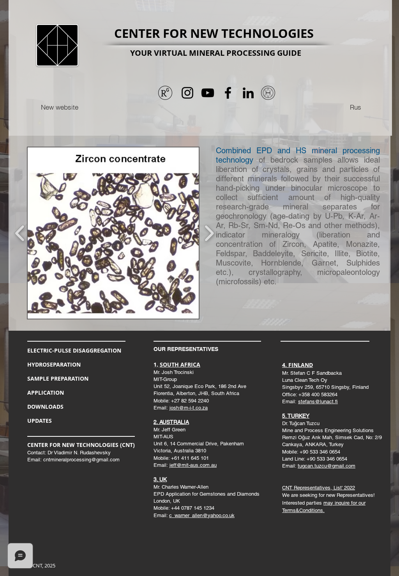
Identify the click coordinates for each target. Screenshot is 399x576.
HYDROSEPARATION (54, 364)
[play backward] (20, 233)
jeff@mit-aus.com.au (193, 465)
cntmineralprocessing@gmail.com (81, 460)
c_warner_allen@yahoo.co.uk (202, 515)
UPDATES (39, 420)
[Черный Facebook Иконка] (228, 93)
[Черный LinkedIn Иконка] (248, 93)
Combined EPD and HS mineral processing (298, 150)
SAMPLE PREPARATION (57, 378)
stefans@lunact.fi (318, 401)
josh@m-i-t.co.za (188, 408)
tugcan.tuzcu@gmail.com (326, 466)
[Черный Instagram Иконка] (187, 93)
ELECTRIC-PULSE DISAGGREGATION (74, 350)
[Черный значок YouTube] (207, 93)
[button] (113, 233)
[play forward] (209, 233)
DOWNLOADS (45, 406)
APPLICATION (45, 392)
